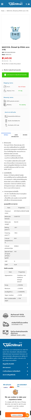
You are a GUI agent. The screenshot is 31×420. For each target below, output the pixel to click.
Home (2, 11)
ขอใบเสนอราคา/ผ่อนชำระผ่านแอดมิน (16, 75)
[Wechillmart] (15, 3)
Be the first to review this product (11, 64)
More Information (15, 135)
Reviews (25, 135)
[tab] (6, 135)
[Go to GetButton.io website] (27, 418)
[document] (15, 403)
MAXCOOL (8, 54)
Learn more (15, 408)
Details (6, 135)
